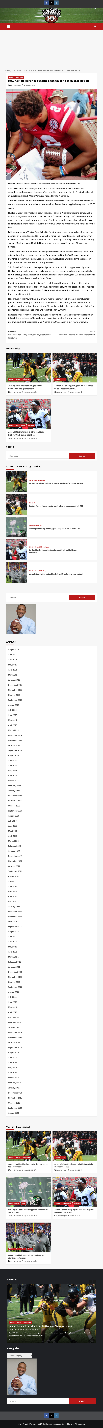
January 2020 (14, 1027)
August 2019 (13, 1052)
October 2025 (14, 695)
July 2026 (12, 655)
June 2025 (12, 715)
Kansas (45, 571)
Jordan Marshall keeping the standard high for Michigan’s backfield (26, 433)
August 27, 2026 (29, 1261)
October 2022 (14, 866)
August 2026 (13, 649)
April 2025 (12, 725)
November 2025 (15, 690)
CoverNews (67, 1424)
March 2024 (13, 780)
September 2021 (15, 926)
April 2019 (12, 1072)
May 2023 (12, 831)
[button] (8, 26)
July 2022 (12, 881)
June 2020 (12, 1002)
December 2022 (15, 856)
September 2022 (15, 871)
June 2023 (12, 826)
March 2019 (13, 1078)
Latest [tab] (12, 466)
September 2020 (15, 987)
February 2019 (14, 1083)
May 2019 (12, 1067)
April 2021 (12, 952)
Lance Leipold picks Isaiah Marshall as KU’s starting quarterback (56, 574)
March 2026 (13, 675)
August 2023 (13, 816)
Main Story (26, 379)
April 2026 (12, 670)
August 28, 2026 (29, 438)
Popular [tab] (23, 466)
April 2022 (12, 896)
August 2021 (13, 931)
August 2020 (13, 992)
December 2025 (15, 685)
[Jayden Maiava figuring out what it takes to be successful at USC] (75, 367)
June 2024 (12, 765)
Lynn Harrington (15, 85)
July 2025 (12, 710)
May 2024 (12, 770)
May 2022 (12, 891)
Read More (12, 1340)
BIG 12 (31, 571)
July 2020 (12, 997)
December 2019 (15, 1032)
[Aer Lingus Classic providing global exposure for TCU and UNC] (16, 527)
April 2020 (12, 1012)
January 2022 (14, 906)
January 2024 (14, 790)
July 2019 (12, 1057)
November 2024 (15, 740)
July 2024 (12, 760)
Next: (77, 333)
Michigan (31, 425)
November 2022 (15, 861)
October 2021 (14, 921)
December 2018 (15, 1093)
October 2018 (14, 1103)
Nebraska (19, 77)
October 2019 (14, 1042)
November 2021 (15, 916)
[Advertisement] (51, 48)
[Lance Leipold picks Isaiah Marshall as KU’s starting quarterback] (16, 572)
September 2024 (15, 750)
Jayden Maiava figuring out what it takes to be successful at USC (73, 387)
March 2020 (13, 1017)
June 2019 (12, 1062)
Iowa (18, 379)
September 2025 (15, 700)
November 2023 (15, 801)
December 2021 (15, 911)
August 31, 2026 (29, 392)
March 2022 (13, 901)
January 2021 (14, 967)
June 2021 (12, 942)
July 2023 (12, 821)
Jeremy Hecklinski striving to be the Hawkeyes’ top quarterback (25, 387)
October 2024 (14, 745)
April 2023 (12, 836)
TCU (40, 526)
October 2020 (14, 982)
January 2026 (14, 680)
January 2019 (14, 1088)
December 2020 (15, 972)
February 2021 (14, 962)
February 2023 (14, 846)
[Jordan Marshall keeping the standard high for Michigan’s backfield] (28, 414)
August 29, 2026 (75, 392)
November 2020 (15, 977)
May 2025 (12, 720)
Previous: (29, 334)
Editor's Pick (20, 425)
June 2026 (12, 660)
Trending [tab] (36, 466)
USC (64, 379)
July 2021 (12, 937)
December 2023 (15, 796)
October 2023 (14, 806)
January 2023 (14, 851)
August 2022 (13, 876)
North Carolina (34, 526)
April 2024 (12, 775)
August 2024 (13, 755)
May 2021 (12, 947)
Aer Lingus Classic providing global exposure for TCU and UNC (55, 528)
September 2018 (15, 1108)
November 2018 (15, 1098)
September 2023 (15, 811)
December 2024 (15, 735)
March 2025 (13, 730)
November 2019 (15, 1037)
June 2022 (12, 886)
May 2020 (12, 1007)
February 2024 (14, 785)
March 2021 (13, 957)
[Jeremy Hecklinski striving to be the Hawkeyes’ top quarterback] (28, 367)
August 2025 (13, 705)
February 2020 (14, 1022)
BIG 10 (11, 77)
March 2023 (13, 841)
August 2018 (13, 1113)
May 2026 (12, 665)
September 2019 (15, 1047)
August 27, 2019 (29, 85)
